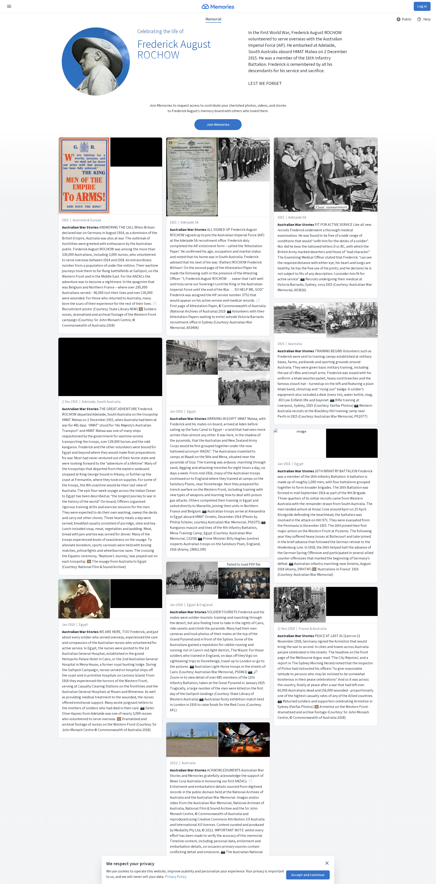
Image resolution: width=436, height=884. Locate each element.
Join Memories (218, 124)
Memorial (213, 19)
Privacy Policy (175, 876)
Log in (422, 6)
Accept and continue (308, 874)
